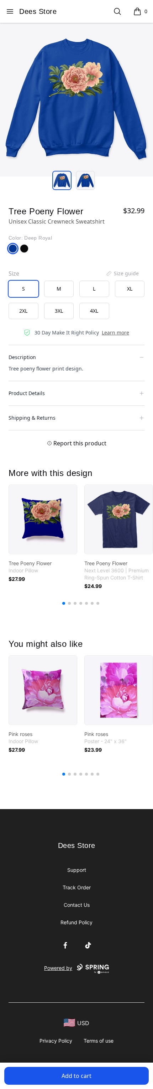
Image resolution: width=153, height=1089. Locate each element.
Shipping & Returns (32, 417)
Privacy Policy (55, 1041)
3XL (59, 310)
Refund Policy (76, 922)
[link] (43, 519)
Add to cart (76, 1076)
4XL (94, 310)
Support (76, 870)
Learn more (115, 332)
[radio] (23, 289)
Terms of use (99, 1041)
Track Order (77, 887)
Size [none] (14, 273)
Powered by (58, 968)
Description (22, 357)
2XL (23, 310)
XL (129, 288)
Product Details (27, 393)
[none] (122, 273)
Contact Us (77, 905)
